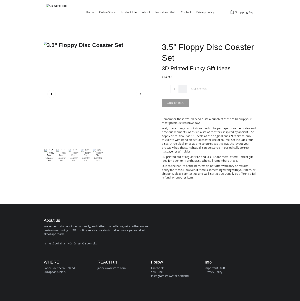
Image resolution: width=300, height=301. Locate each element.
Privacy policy (205, 12)
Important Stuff (165, 12)
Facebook (157, 268)
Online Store (107, 12)
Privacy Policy (213, 272)
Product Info (129, 12)
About (146, 12)
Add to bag (175, 103)
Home (90, 12)
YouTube (157, 272)
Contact (186, 12)
